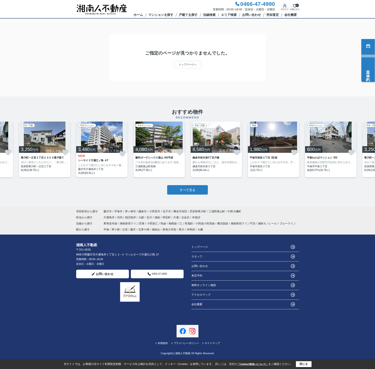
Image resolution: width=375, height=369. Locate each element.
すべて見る (187, 190)
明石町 (166, 217)
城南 (157, 217)
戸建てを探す (188, 14)
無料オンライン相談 (203, 285)
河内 (120, 217)
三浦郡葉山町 (217, 211)
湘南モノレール (268, 223)
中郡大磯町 (234, 211)
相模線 (173, 223)
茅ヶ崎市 (130, 211)
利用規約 (163, 343)
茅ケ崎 (116, 229)
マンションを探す (160, 14)
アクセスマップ (201, 294)
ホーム (138, 14)
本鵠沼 (196, 217)
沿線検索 (209, 14)
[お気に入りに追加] (8, 152)
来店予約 (196, 275)
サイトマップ (212, 343)
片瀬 (176, 217)
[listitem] (101, 149)
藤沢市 (108, 211)
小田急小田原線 (205, 223)
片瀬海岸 (109, 217)
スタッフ (196, 256)
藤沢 (133, 229)
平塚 (106, 229)
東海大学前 (169, 229)
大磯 (200, 229)
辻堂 (125, 229)
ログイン (285, 9)
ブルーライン (287, 223)
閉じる (304, 363)
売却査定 (272, 14)
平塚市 (118, 211)
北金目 (185, 217)
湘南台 (156, 229)
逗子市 (167, 211)
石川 (149, 217)
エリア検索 (229, 14)
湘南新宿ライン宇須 (243, 223)
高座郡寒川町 (198, 211)
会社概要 (290, 14)
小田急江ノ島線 (157, 223)
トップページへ (187, 64)
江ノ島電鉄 (186, 223)
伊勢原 (191, 229)
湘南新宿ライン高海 (132, 223)
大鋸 (141, 217)
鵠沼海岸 (131, 217)
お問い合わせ (251, 14)
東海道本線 (111, 223)
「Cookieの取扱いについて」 (252, 364)
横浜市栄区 (180, 211)
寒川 (181, 229)
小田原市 (154, 211)
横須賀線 (223, 223)
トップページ (199, 246)
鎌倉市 (142, 211)
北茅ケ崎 (143, 229)
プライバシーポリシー (186, 343)
